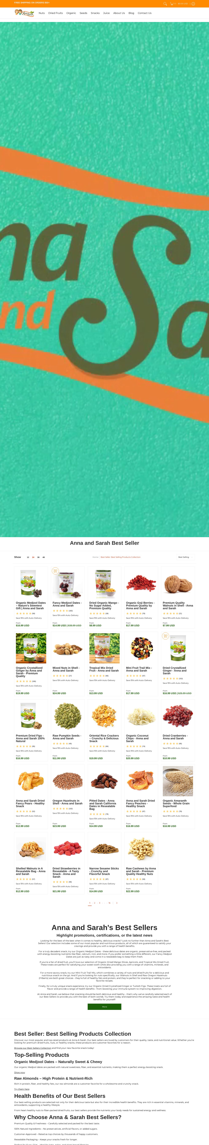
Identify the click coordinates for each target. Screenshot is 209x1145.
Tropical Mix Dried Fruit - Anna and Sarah (104, 669)
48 (44, 557)
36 (38, 557)
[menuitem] (179, 3)
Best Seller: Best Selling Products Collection (120, 557)
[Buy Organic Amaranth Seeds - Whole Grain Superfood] (178, 781)
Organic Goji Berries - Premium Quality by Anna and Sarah (140, 605)
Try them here (21, 1089)
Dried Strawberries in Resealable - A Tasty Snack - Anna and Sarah (66, 872)
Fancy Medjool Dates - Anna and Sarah (67, 604)
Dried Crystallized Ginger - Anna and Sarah (175, 670)
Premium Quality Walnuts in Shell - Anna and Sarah (178, 605)
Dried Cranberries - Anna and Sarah (175, 737)
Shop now (19, 1072)
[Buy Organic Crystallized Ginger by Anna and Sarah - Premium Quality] (31, 648)
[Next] (117, 903)
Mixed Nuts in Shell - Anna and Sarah (66, 669)
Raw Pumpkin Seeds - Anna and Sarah (67, 737)
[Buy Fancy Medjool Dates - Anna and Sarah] (68, 583)
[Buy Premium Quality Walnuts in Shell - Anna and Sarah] (178, 583)
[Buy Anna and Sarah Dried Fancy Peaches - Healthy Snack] (141, 781)
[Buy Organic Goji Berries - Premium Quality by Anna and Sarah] (141, 583)
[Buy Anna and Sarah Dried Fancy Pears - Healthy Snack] (31, 781)
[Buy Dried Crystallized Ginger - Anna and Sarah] (178, 648)
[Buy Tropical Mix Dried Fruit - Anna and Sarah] (104, 648)
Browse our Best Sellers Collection (32, 1048)
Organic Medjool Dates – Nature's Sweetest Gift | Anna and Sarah (31, 605)
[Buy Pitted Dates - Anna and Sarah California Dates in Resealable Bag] (104, 781)
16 (109, 903)
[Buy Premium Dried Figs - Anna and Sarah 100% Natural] (31, 716)
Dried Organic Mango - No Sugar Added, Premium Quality (104, 605)
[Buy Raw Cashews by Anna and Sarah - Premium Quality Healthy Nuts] (141, 849)
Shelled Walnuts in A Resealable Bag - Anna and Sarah (30, 871)
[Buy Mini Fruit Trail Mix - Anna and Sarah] (141, 648)
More (104, 1007)
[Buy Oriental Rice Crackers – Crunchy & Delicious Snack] (104, 716)
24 (33, 557)
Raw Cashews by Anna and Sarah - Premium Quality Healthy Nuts (141, 871)
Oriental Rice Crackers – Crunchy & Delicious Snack (104, 738)
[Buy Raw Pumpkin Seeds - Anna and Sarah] (68, 716)
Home (95, 557)
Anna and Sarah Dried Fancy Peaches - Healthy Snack (140, 803)
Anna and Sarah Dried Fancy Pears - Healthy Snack (30, 803)
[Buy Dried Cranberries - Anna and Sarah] (178, 716)
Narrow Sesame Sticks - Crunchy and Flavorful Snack (104, 871)
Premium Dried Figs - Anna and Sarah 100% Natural (30, 738)
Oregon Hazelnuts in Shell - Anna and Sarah (67, 802)
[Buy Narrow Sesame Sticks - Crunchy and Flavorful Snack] (104, 849)
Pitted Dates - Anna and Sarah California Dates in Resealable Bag (102, 804)
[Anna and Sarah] (24, 13)
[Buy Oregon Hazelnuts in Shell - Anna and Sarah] (68, 781)
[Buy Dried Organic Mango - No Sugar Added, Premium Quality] (104, 583)
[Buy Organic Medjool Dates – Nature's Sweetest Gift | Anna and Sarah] (31, 583)
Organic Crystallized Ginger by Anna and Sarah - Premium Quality (29, 672)
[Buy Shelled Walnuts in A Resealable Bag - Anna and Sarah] (31, 849)
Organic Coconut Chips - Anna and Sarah (137, 738)
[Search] (165, 3)
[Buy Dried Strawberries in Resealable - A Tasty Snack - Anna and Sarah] (68, 849)
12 (28, 557)
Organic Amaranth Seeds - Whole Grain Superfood (176, 803)
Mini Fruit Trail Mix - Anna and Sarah (139, 669)
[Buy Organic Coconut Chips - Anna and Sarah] (141, 716)
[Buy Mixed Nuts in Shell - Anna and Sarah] (68, 648)
